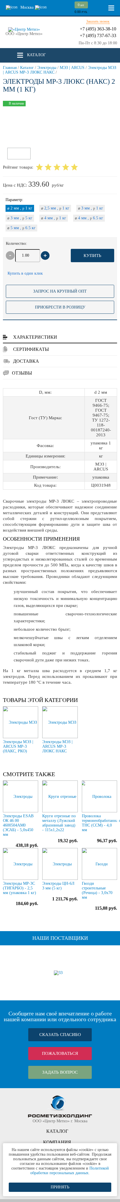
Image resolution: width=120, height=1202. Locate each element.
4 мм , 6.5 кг (89, 218)
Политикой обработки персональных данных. (69, 1170)
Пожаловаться (60, 1053)
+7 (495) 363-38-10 (98, 28)
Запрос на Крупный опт (60, 291)
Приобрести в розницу (60, 307)
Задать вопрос (60, 1072)
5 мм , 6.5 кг (21, 228)
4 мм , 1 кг (53, 218)
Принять (60, 1187)
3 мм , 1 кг (90, 208)
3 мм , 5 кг (19, 218)
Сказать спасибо (60, 1034)
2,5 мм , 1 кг (55, 208)
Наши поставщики (60, 938)
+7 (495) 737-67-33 (98, 35)
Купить (92, 255)
